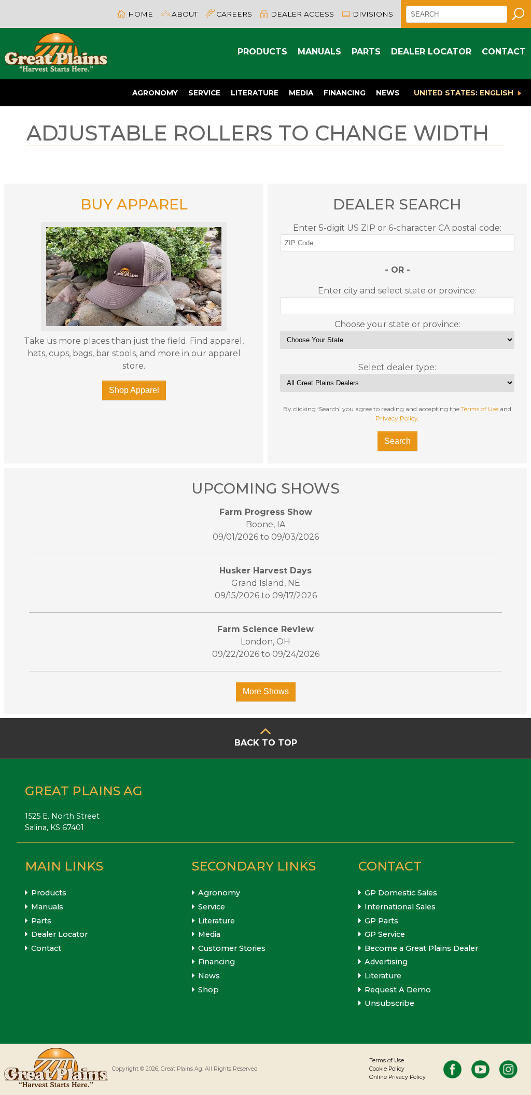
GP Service (385, 934)
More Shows (266, 691)
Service (204, 93)
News (388, 93)
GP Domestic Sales (401, 892)
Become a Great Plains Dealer (421, 948)
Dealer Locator (431, 52)
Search (397, 441)
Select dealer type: (397, 367)
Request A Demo (398, 989)
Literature (254, 93)
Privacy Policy (396, 418)
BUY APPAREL (134, 204)
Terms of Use (479, 409)
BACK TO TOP (265, 743)
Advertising (386, 961)
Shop (208, 989)
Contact (504, 52)
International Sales (400, 906)
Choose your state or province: (397, 324)
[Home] (56, 53)
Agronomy (155, 93)
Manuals (319, 52)
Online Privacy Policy (397, 1077)
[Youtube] (480, 1069)
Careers (234, 14)
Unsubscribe (389, 1003)
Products (262, 52)
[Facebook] (452, 1069)
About (185, 14)
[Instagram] (508, 1069)
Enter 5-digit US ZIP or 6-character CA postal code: (397, 228)
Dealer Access (302, 14)
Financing (345, 93)
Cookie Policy (386, 1068)
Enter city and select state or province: (397, 291)
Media (301, 93)
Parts (366, 52)
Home (140, 14)
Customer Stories (232, 948)
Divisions (373, 14)
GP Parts (381, 920)
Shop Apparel (134, 390)
